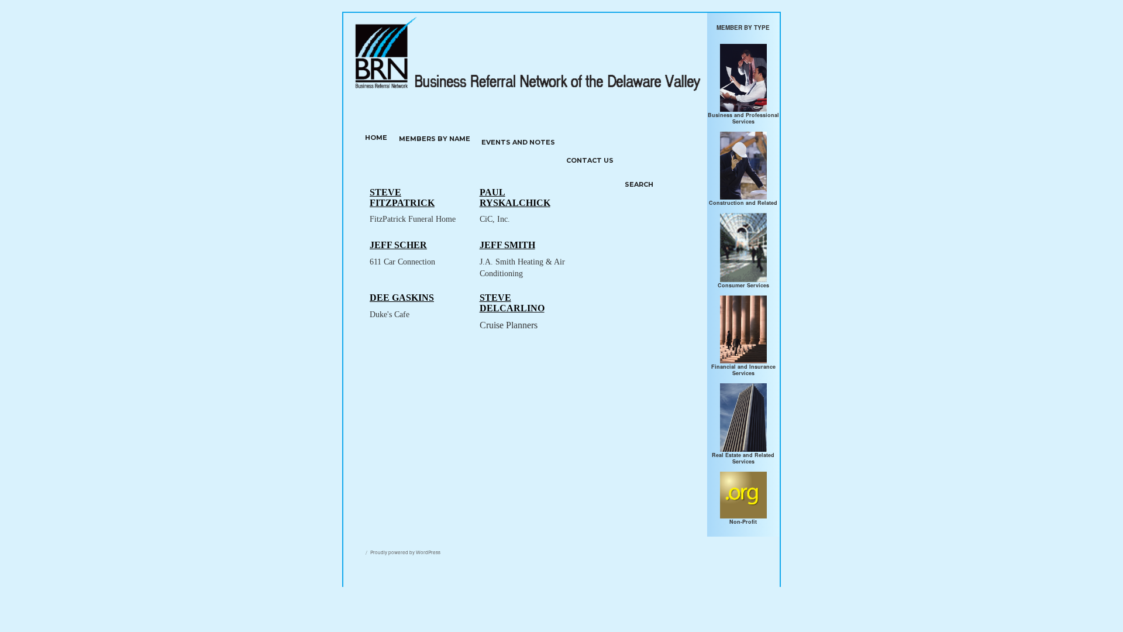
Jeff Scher (398, 245)
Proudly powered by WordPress (405, 552)
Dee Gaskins (402, 298)
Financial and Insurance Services (743, 369)
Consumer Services (743, 285)
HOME (376, 137)
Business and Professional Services (743, 118)
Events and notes (518, 142)
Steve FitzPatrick (402, 197)
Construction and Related (743, 203)
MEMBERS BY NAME (434, 139)
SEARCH (639, 184)
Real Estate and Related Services (743, 458)
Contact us (590, 160)
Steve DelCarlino (512, 303)
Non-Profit (743, 521)
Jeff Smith (507, 245)
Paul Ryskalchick (515, 197)
